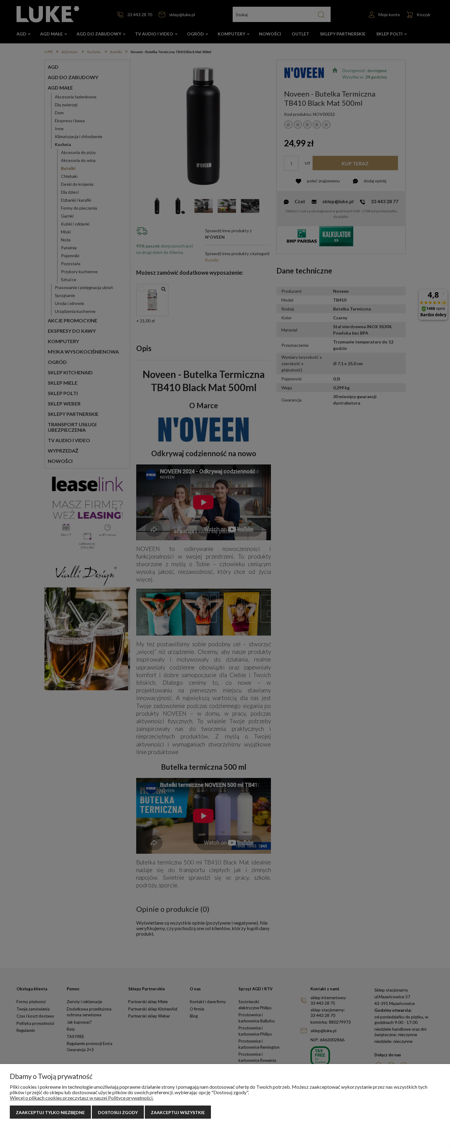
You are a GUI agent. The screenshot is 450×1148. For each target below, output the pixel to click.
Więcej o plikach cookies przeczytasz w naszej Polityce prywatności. (81, 1098)
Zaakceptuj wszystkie (178, 1112)
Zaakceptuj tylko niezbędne (50, 1112)
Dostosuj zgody (118, 1112)
